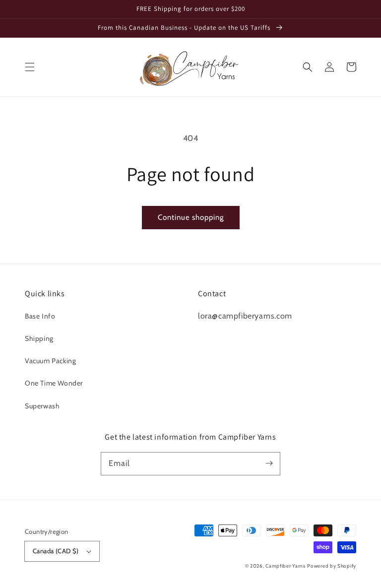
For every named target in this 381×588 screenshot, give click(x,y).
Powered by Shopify (331, 566)
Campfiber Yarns (285, 566)
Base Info (40, 316)
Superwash (42, 405)
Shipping (39, 338)
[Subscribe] (269, 463)
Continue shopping (191, 217)
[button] (30, 67)
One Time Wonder (54, 383)
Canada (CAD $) (56, 551)
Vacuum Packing (50, 360)
